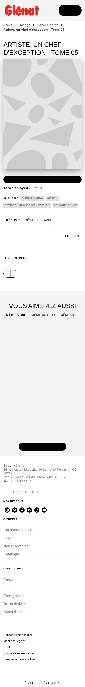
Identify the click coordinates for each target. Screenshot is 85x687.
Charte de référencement (19, 653)
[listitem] (7, 510)
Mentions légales (14, 641)
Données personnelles (18, 635)
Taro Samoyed (22, 188)
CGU (6, 647)
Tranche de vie (47, 25)
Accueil (8, 25)
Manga (25, 25)
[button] (42, 179)
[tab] (12, 220)
